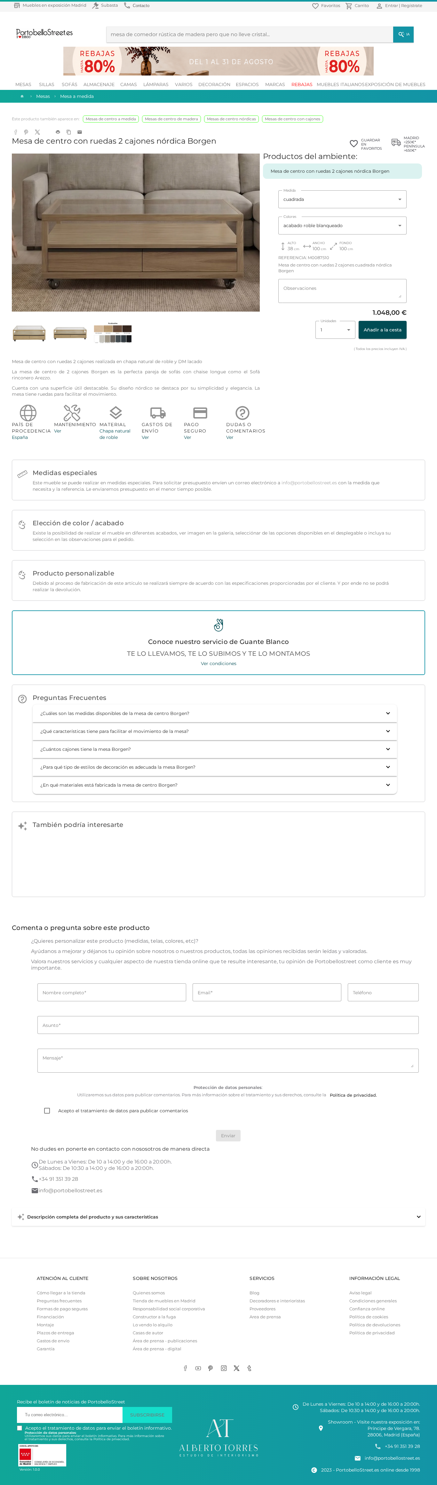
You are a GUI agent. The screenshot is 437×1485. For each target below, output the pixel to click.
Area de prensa (265, 1316)
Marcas (275, 84)
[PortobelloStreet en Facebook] (186, 1368)
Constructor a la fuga (154, 1316)
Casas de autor (148, 1332)
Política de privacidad (372, 1332)
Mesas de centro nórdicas (231, 118)
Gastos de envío (53, 1340)
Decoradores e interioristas (277, 1300)
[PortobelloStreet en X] (237, 1368)
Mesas (23, 84)
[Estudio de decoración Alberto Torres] (218, 1457)
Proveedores (262, 1308)
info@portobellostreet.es (309, 483)
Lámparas (156, 84)
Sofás (69, 84)
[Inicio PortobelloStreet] (42, 37)
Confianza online (367, 1308)
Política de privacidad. (111, 1439)
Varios (184, 84)
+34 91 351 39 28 (58, 1179)
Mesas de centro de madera (171, 118)
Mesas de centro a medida (111, 118)
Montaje (45, 1324)
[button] (215, 713)
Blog (254, 1292)
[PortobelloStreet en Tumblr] (250, 1368)
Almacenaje (99, 84)
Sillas (46, 84)
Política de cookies (368, 1316)
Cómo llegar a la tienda (61, 1292)
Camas (128, 84)
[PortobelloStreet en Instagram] (225, 1368)
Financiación (50, 1316)
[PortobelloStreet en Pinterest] (212, 1368)
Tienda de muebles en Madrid (164, 1300)
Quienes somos (149, 1292)
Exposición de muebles (395, 84)
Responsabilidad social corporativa (169, 1308)
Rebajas (302, 84)
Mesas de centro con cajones (292, 118)
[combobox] (342, 199)
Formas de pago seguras (62, 1308)
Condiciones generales (373, 1300)
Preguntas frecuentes (59, 1300)
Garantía (46, 1348)
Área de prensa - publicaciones (165, 1340)
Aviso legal (360, 1292)
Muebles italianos (341, 84)
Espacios (247, 84)
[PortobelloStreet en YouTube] (199, 1368)
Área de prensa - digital (157, 1348)
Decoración (214, 84)
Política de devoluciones (374, 1324)
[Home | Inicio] (21, 96)
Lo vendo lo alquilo (152, 1324)
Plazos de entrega (55, 1332)
